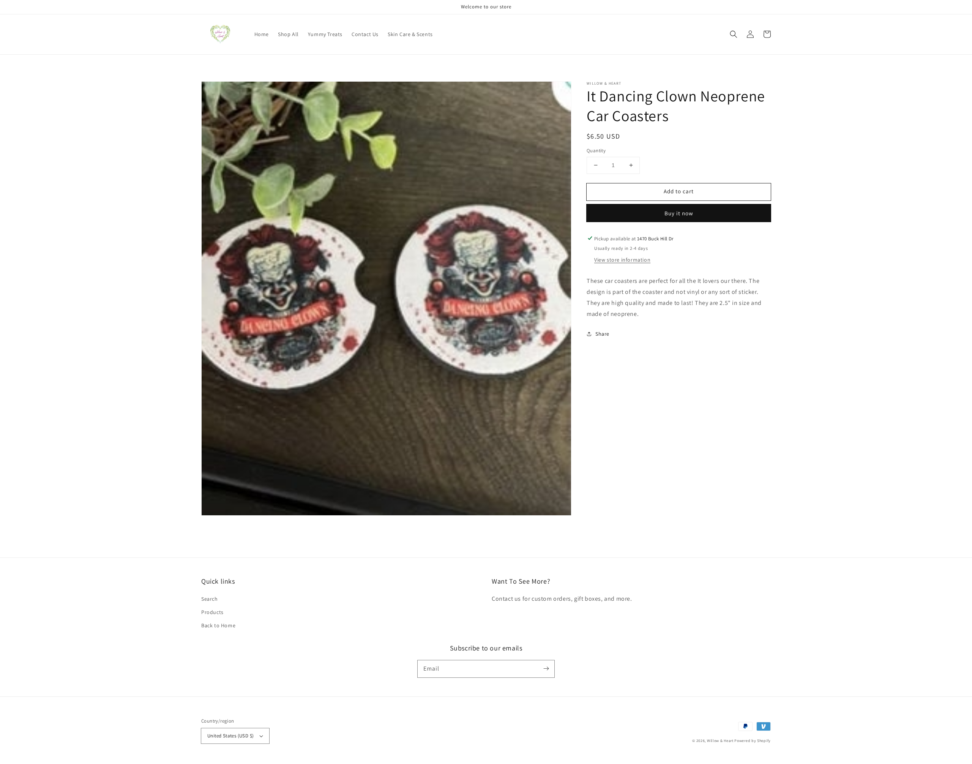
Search (209, 598)
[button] (733, 34)
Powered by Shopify (752, 740)
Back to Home (218, 625)
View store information (622, 259)
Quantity (596, 150)
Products (212, 612)
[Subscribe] (546, 668)
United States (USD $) (230, 735)
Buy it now (678, 212)
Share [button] (602, 333)
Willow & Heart (720, 740)
